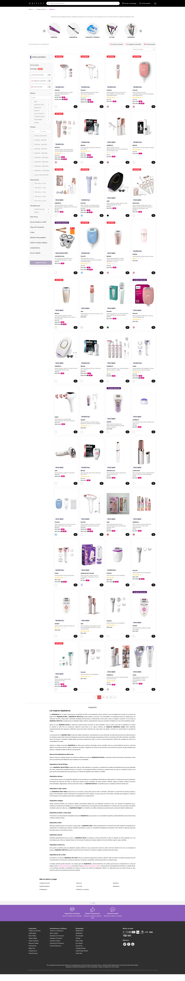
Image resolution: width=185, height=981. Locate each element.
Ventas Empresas (34, 940)
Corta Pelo (79, 886)
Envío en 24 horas (118, 44)
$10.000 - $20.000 (40, 140)
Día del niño (79, 946)
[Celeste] (82, 215)
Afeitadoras (116, 886)
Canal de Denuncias (55, 946)
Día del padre (79, 935)
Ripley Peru (32, 948)
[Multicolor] (108, 534)
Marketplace (39, 209)
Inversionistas (32, 946)
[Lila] (82, 585)
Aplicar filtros (41, 263)
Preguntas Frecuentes (56, 938)
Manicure (79, 883)
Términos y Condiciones (56, 930)
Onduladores (43, 889)
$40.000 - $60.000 (41, 149)
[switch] (49, 75)
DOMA (36, 122)
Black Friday (79, 940)
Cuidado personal (41, 9)
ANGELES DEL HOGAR (40, 105)
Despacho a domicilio (134, 44)
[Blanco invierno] (82, 327)
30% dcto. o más (40, 188)
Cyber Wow (79, 953)
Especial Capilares (45, 886)
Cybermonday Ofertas (82, 951)
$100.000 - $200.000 (41, 157)
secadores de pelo (95, 866)
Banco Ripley (32, 935)
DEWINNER (38, 119)
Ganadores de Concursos (57, 935)
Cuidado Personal (45, 883)
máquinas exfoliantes (64, 866)
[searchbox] (85, 3)
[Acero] (108, 689)
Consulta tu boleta (55, 940)
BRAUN (36, 110)
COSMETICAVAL (39, 116)
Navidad (78, 938)
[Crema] (56, 327)
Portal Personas (33, 953)
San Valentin (79, 943)
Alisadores (116, 883)
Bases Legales (54, 933)
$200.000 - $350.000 (41, 162)
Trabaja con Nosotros (35, 930)
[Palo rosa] (108, 107)
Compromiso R (33, 951)
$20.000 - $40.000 (41, 144)
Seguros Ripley (33, 938)
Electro (31, 9)
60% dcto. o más (40, 201)
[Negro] (108, 215)
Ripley (36, 212)
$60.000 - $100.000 (41, 153)
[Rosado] (134, 107)
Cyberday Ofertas (81, 948)
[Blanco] (56, 107)
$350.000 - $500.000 (41, 166)
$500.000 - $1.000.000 (42, 170)
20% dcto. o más (40, 183)
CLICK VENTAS (39, 113)
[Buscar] (48, 3)
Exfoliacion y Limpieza (82, 889)
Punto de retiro (150, 44)
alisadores (86, 866)
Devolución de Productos (57, 943)
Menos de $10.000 (41, 136)
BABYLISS (37, 107)
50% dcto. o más (40, 196)
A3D (35, 102)
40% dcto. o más (40, 192)
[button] (155, 3)
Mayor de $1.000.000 (41, 175)
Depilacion (52, 9)
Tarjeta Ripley (32, 933)
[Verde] (108, 327)
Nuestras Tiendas (33, 943)
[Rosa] (108, 162)
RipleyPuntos (79, 930)
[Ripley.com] (38, 3)
